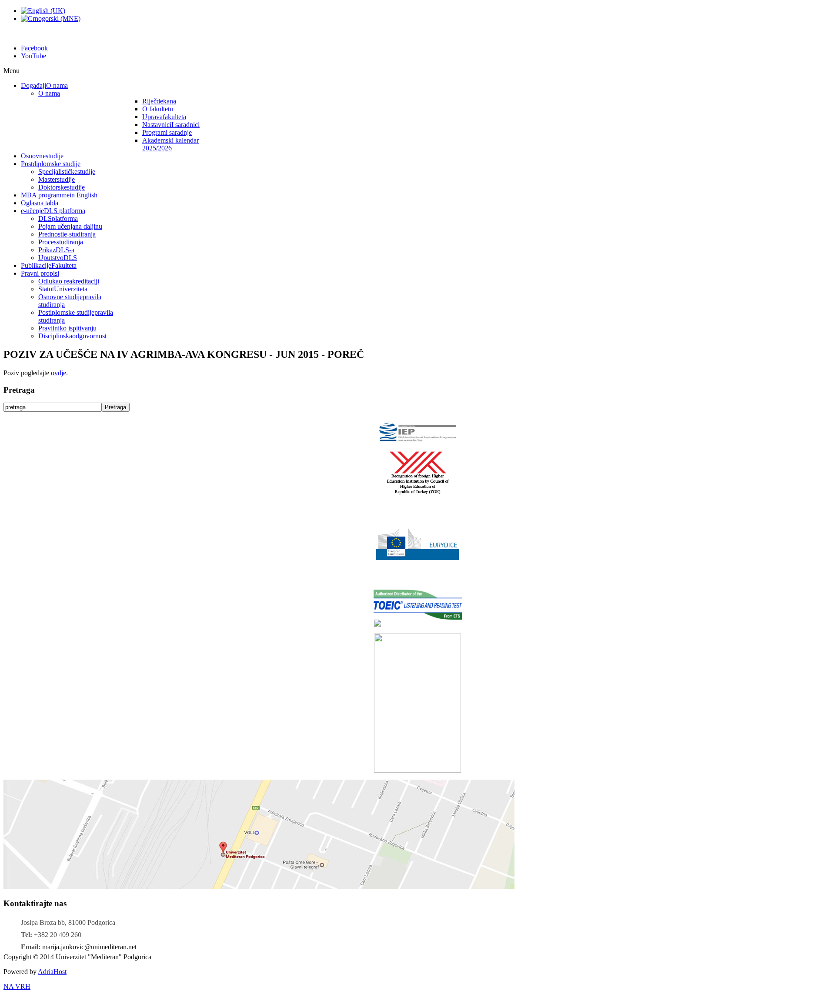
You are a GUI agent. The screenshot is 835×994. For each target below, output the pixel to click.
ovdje (58, 373)
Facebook (34, 48)
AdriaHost (52, 971)
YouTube (33, 56)
